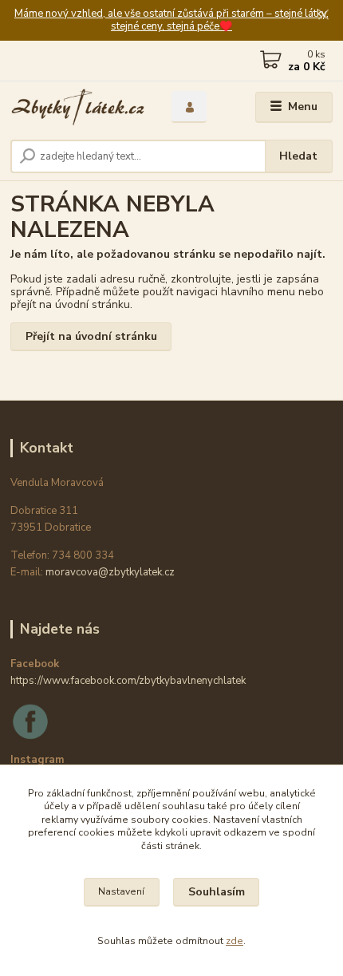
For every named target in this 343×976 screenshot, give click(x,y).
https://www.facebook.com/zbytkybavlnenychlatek (128, 681)
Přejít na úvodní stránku (91, 336)
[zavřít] (323, 16)
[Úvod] (77, 107)
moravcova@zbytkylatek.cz (110, 572)
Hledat (298, 156)
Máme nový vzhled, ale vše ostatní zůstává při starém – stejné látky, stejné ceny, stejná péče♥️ (171, 20)
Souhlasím (216, 891)
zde (234, 941)
